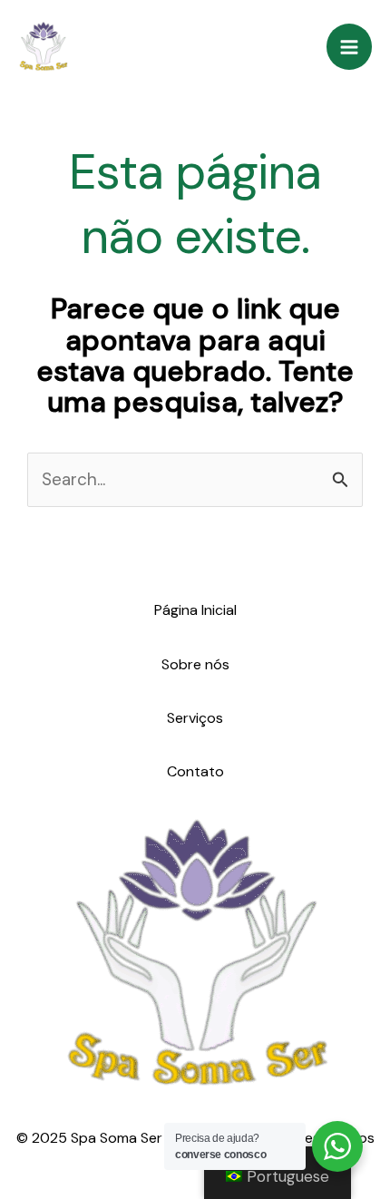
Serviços (195, 717)
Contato (195, 771)
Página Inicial (195, 609)
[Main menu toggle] (350, 47)
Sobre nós (195, 664)
